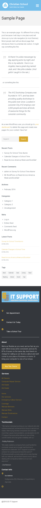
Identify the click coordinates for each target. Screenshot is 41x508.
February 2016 (9, 189)
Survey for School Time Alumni (16, 153)
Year (24, 277)
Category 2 (8, 204)
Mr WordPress (9, 175)
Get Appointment (13, 313)
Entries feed (8, 223)
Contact (5, 417)
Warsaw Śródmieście (9, 413)
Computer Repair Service (11, 382)
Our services (6, 397)
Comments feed (10, 227)
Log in (6, 219)
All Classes (6, 378)
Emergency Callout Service (12, 400)
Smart (18, 277)
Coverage (5, 404)
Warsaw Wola (6, 410)
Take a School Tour (13, 331)
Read (30, 273)
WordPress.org (10, 230)
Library (24, 273)
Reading (5, 277)
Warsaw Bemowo (8, 407)
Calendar (11, 273)
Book (4, 273)
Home (4, 394)
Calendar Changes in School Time (17, 156)
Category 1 (8, 201)
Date (17, 273)
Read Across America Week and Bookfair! (20, 160)
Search (23, 139)
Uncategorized (10, 208)
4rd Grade (5, 385)
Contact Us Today (13, 322)
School (12, 277)
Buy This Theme (11, 366)
